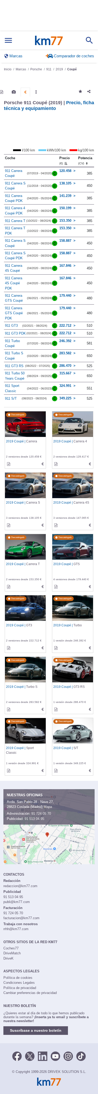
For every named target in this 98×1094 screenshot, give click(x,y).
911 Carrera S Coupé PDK (15, 255)
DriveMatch (12, 953)
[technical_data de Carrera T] (43, 586)
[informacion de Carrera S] (8, 525)
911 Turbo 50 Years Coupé (15, 375)
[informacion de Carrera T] (8, 586)
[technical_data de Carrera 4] (90, 464)
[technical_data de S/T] (90, 770)
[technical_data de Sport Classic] (43, 770)
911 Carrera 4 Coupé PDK (15, 210)
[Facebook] (17, 1056)
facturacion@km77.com (21, 918)
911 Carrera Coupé (13, 173)
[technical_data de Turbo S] (43, 709)
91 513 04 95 (34, 819)
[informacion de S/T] (55, 770)
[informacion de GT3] (8, 648)
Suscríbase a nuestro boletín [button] (35, 1030)
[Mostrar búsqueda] (89, 40)
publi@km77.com (16, 902)
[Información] (1, 92)
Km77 (49, 40)
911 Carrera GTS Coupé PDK (14, 313)
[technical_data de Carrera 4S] (90, 525)
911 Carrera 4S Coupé (13, 268)
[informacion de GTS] (55, 586)
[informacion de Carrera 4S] (55, 525)
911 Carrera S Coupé (15, 185)
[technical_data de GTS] (90, 586)
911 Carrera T (15, 221)
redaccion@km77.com (20, 886)
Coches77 (11, 948)
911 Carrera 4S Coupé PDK (13, 283)
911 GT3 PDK (15, 333)
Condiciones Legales (19, 983)
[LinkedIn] (42, 1056)
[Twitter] (29, 1056)
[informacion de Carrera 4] (55, 464)
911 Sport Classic (12, 388)
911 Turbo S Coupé (14, 355)
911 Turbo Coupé (12, 343)
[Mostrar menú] (8, 40)
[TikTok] (81, 1056)
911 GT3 (11, 325)
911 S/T (11, 398)
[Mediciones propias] (36, 92)
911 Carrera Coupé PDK (14, 198)
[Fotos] (14, 92)
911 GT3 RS (14, 366)
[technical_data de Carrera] (43, 464)
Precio (64, 160)
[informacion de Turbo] (55, 648)
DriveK (8, 958)
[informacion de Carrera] (8, 464)
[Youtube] (55, 1056)
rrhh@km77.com (15, 929)
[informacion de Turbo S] (8, 709)
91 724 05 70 (41, 813)
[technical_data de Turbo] (90, 648)
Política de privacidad (19, 988)
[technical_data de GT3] (43, 648)
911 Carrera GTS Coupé (14, 298)
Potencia (85, 160)
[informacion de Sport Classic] (8, 770)
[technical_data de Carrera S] (43, 525)
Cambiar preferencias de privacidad (30, 993)
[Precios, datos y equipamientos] (25, 92)
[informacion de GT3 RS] (55, 709)
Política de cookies (17, 978)
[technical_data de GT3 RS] (90, 709)
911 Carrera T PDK (15, 230)
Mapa (48, 807)
